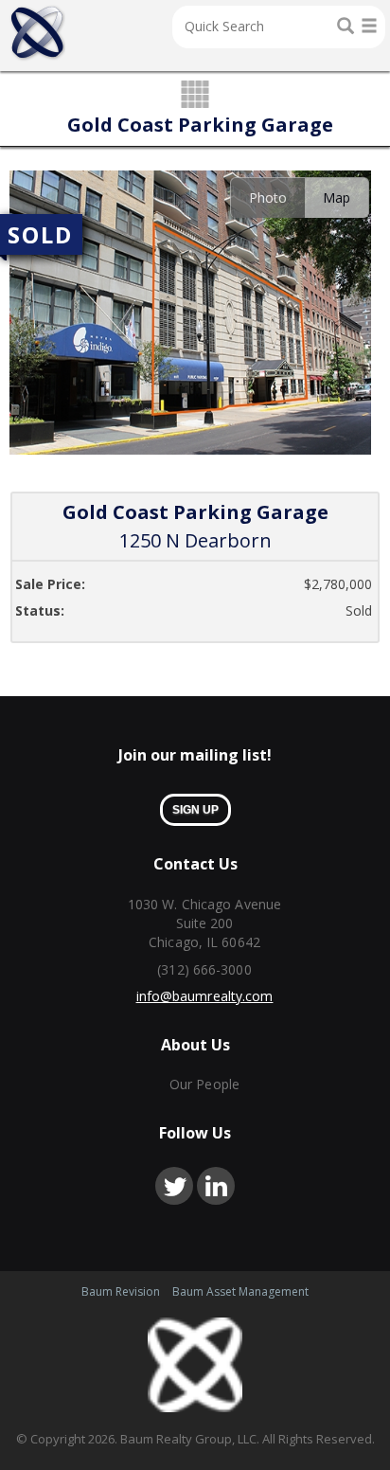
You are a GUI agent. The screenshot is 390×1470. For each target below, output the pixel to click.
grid (195, 96)
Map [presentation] (336, 197)
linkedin (216, 1186)
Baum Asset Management (240, 1291)
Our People (204, 1084)
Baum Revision (120, 1291)
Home (37, 33)
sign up (195, 809)
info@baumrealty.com (205, 996)
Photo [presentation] (268, 197)
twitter (174, 1186)
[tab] (267, 197)
